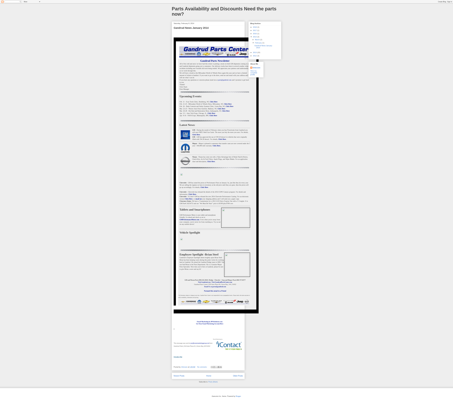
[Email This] (212, 367)
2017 (255, 30)
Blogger (238, 396)
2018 (255, 27)
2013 (255, 52)
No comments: (202, 367)
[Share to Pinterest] (221, 367)
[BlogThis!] (214, 367)
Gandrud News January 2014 (191, 27)
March (257, 40)
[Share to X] (216, 367)
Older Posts (238, 376)
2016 (255, 34)
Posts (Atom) (213, 382)
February (258, 43)
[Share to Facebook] (218, 367)
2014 (255, 37)
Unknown (256, 68)
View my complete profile (253, 73)
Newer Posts (179, 376)
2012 (255, 56)
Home (208, 376)
